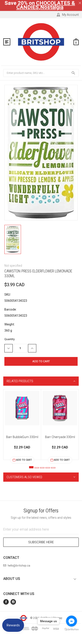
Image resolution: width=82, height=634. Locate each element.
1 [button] (31, 467)
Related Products (20, 381)
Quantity (9, 339)
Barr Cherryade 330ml (60, 437)
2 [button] (37, 467)
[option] (22, 426)
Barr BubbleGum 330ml (22, 437)
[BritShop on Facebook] (6, 602)
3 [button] (42, 467)
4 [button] (47, 467)
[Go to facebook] (71, 621)
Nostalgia (51, 7)
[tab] (41, 381)
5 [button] (53, 467)
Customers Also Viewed (24, 477)
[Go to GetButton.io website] (72, 629)
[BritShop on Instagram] (13, 602)
